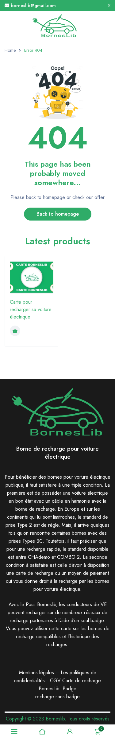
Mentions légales (36, 672)
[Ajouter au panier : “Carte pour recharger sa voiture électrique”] (15, 331)
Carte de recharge (81, 680)
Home (10, 50)
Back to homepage (57, 213)
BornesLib (49, 688)
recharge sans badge (57, 696)
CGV (55, 680)
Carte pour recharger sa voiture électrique (31, 309)
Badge (69, 688)
